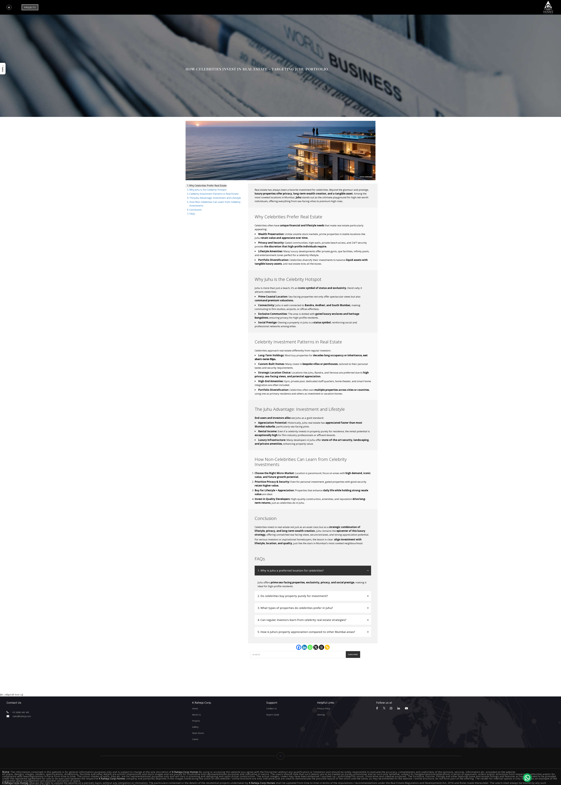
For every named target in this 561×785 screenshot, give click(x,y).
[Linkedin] (304, 647)
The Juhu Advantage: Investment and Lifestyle (215, 197)
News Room (198, 733)
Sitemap (321, 714)
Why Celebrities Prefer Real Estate (208, 185)
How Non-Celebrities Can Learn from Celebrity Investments (214, 203)
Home (195, 708)
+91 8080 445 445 (20, 712)
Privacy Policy (323, 708)
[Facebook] (298, 647)
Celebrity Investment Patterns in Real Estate (213, 193)
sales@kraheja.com (22, 716)
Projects (196, 720)
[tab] (313, 570)
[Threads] (321, 647)
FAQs (192, 213)
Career (195, 739)
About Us (196, 714)
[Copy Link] (327, 647)
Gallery (195, 727)
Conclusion (195, 209)
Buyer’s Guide (272, 714)
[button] (3, 68)
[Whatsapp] (310, 647)
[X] (315, 647)
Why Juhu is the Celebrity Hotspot (208, 189)
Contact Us (271, 708)
